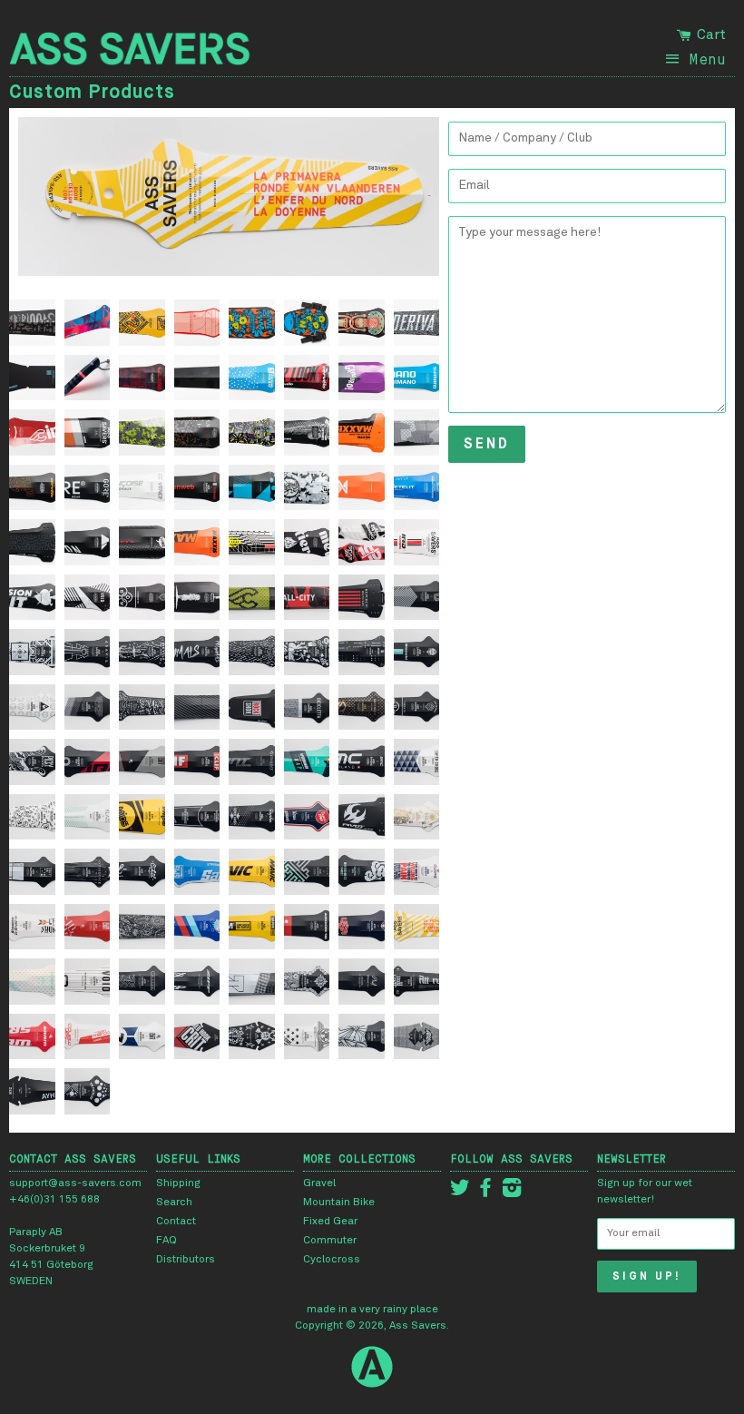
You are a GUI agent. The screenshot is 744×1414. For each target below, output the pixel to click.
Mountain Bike (339, 1202)
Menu (707, 59)
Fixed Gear (330, 1221)
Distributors (185, 1259)
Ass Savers (417, 1326)
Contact (176, 1221)
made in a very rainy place (372, 1309)
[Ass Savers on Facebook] (485, 1192)
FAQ (166, 1240)
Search (174, 1202)
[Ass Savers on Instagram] (512, 1192)
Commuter (330, 1240)
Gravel (319, 1183)
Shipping (178, 1183)
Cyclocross (331, 1259)
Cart (709, 34)
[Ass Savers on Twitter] (460, 1192)
